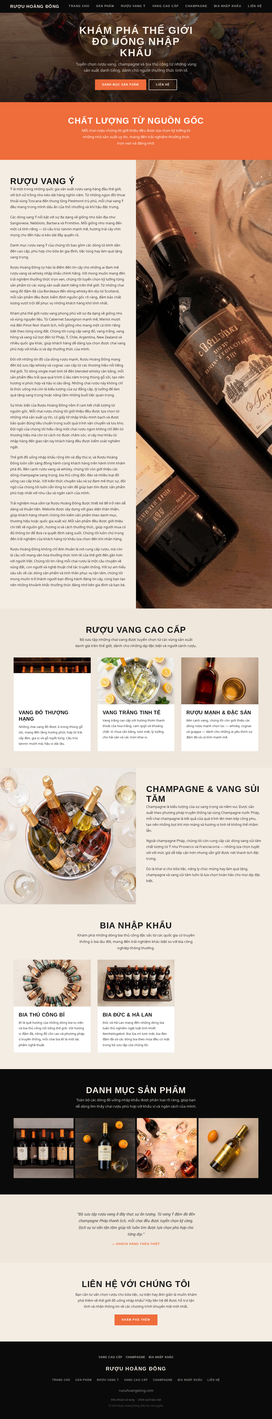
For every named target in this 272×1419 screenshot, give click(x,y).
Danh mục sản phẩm (120, 84)
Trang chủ (79, 6)
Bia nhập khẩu (227, 6)
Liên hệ (255, 6)
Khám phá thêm (136, 1319)
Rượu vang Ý (133, 6)
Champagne (196, 6)
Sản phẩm (105, 6)
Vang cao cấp (165, 6)
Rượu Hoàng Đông (35, 6)
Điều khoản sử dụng (123, 1400)
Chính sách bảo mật (149, 1400)
